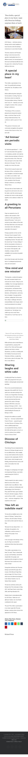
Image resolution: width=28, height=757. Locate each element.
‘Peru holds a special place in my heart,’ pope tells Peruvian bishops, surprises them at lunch (13, 608)
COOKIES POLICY (10, 741)
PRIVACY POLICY (18, 741)
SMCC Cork (14, 739)
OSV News (14, 612)
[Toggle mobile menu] (25, 2)
